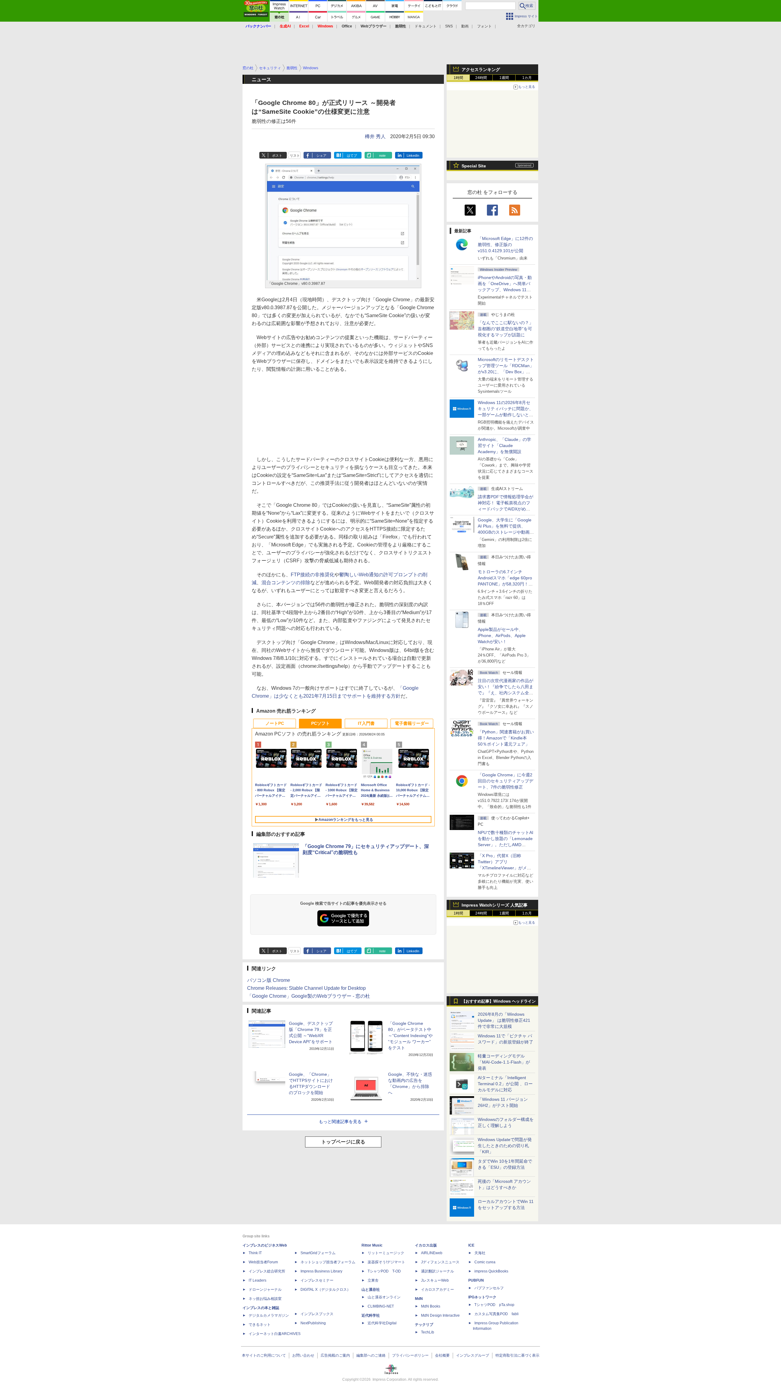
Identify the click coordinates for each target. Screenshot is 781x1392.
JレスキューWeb (435, 1280)
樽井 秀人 (375, 136)
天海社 (479, 1253)
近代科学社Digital (382, 1323)
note (382, 155)
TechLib (427, 1332)
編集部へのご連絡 (371, 1355)
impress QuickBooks (491, 1271)
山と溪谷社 (371, 1289)
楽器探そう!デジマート (386, 1262)
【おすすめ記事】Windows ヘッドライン (499, 1001)
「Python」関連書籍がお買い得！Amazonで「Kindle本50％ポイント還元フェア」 (506, 737)
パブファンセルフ (489, 1288)
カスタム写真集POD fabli (496, 1314)
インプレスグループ (472, 1355)
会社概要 (442, 1355)
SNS (449, 26)
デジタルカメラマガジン (269, 1315)
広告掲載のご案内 (335, 1355)
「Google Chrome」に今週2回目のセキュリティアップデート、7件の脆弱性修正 (505, 780)
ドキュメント (426, 26)
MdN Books (430, 1306)
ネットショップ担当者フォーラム (328, 1262)
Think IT (255, 1253)
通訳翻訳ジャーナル (437, 1271)
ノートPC (274, 723)
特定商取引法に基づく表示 (517, 1355)
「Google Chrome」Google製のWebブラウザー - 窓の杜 (308, 996)
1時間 (458, 78)
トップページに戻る (343, 1141)
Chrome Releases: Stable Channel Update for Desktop (306, 988)
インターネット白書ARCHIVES (275, 1334)
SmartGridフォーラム (318, 1253)
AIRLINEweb (431, 1253)
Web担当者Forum (263, 1262)
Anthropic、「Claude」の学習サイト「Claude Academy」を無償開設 (504, 445)
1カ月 (527, 78)
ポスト (277, 155)
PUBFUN (476, 1280)
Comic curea (484, 1262)
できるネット (260, 1324)
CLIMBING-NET (381, 1306)
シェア (321, 155)
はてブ (352, 155)
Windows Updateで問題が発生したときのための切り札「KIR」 (505, 1145)
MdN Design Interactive (440, 1315)
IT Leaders (257, 1280)
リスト (295, 155)
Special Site (474, 165)
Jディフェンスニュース (440, 1262)
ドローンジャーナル (265, 1289)
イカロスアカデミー (437, 1289)
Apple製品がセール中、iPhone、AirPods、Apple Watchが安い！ (502, 635)
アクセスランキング (481, 69)
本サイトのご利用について (264, 1355)
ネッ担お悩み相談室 (265, 1299)
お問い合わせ (303, 1355)
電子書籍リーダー (412, 723)
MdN (419, 1299)
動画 (465, 26)
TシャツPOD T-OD (384, 1271)
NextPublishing (313, 1323)
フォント (484, 26)
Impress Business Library (321, 1271)
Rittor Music (372, 1245)
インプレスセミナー (317, 1280)
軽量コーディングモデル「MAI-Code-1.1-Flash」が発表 (504, 1062)
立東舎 (373, 1280)
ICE (471, 1245)
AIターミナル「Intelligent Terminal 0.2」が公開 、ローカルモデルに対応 (505, 1083)
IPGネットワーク (482, 1297)
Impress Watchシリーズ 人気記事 (494, 905)
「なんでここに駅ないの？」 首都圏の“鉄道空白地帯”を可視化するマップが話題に (508, 328)
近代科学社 (371, 1315)
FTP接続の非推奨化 (312, 574)
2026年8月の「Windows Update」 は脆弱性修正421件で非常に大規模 (504, 1020)
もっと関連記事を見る (340, 1121)
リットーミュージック (386, 1253)
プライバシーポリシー (410, 1355)
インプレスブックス (317, 1314)
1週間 (504, 78)
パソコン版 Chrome (268, 980)
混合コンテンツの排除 (285, 582)
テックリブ (424, 1324)
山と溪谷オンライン (384, 1297)
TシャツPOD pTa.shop (494, 1305)
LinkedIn (413, 155)
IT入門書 (366, 723)
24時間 (481, 78)
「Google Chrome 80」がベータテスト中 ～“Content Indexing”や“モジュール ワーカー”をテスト (410, 1035)
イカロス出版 (426, 1245)
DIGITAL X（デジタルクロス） (326, 1289)
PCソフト (320, 723)
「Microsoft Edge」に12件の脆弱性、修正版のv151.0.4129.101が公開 (505, 244)
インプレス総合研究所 (267, 1271)
